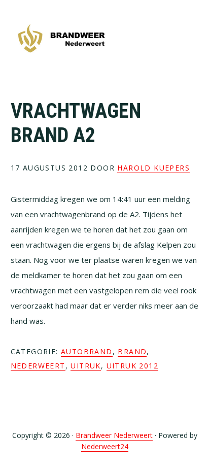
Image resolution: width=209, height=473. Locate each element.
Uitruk (85, 365)
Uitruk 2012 (132, 365)
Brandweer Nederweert (61, 39)
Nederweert (38, 365)
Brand (132, 351)
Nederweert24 (104, 446)
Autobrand (87, 351)
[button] (191, 39)
